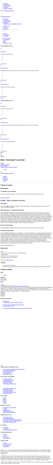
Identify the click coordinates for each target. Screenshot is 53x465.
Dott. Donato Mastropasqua (9, 370)
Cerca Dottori (6, 4)
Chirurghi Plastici (7, 5)
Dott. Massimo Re (7, 373)
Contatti (5, 434)
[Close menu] (1, 1)
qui (7, 452)
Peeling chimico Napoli (8, 306)
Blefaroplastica (6, 410)
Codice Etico (6, 428)
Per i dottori (5, 436)
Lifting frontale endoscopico (9, 412)
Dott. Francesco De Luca (5, 84)
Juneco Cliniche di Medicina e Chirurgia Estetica (14, 369)
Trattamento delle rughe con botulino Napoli (13, 302)
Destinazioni (6, 446)
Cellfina (5, 408)
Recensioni (5, 178)
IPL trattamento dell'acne (8, 418)
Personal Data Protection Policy (10, 429)
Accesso (5, 27)
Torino (4, 401)
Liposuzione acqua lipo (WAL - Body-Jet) (12, 420)
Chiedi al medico (4, 165)
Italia (4, 40)
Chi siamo (5, 427)
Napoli (4, 42)
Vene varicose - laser (7, 417)
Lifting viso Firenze (7, 393)
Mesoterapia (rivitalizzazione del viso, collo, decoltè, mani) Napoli (17, 308)
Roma (4, 398)
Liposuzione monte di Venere (9, 407)
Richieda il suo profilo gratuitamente (21, 286)
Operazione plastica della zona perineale (12, 419)
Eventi (4, 435)
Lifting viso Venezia (7, 382)
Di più (2, 97)
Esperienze (5, 7)
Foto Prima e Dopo (7, 444)
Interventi (5, 3)
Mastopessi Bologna (7, 381)
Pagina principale (7, 38)
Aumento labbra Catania (8, 380)
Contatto (5, 176)
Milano (4, 399)
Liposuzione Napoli (7, 378)
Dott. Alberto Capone (4, 67)
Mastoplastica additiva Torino (9, 392)
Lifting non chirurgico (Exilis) (9, 422)
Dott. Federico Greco (8, 374)
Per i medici (5, 28)
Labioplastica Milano (7, 390)
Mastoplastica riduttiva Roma (9, 388)
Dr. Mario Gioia (3, 51)
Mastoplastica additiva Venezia (10, 383)
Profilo (4, 177)
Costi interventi (6, 445)
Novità (4, 442)
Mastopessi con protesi (8, 411)
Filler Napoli (6, 301)
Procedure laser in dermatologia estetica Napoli (13, 304)
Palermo (5, 402)
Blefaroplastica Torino (8, 389)
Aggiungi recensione (7, 8)
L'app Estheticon (7, 438)
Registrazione (6, 26)
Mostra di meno (10, 245)
